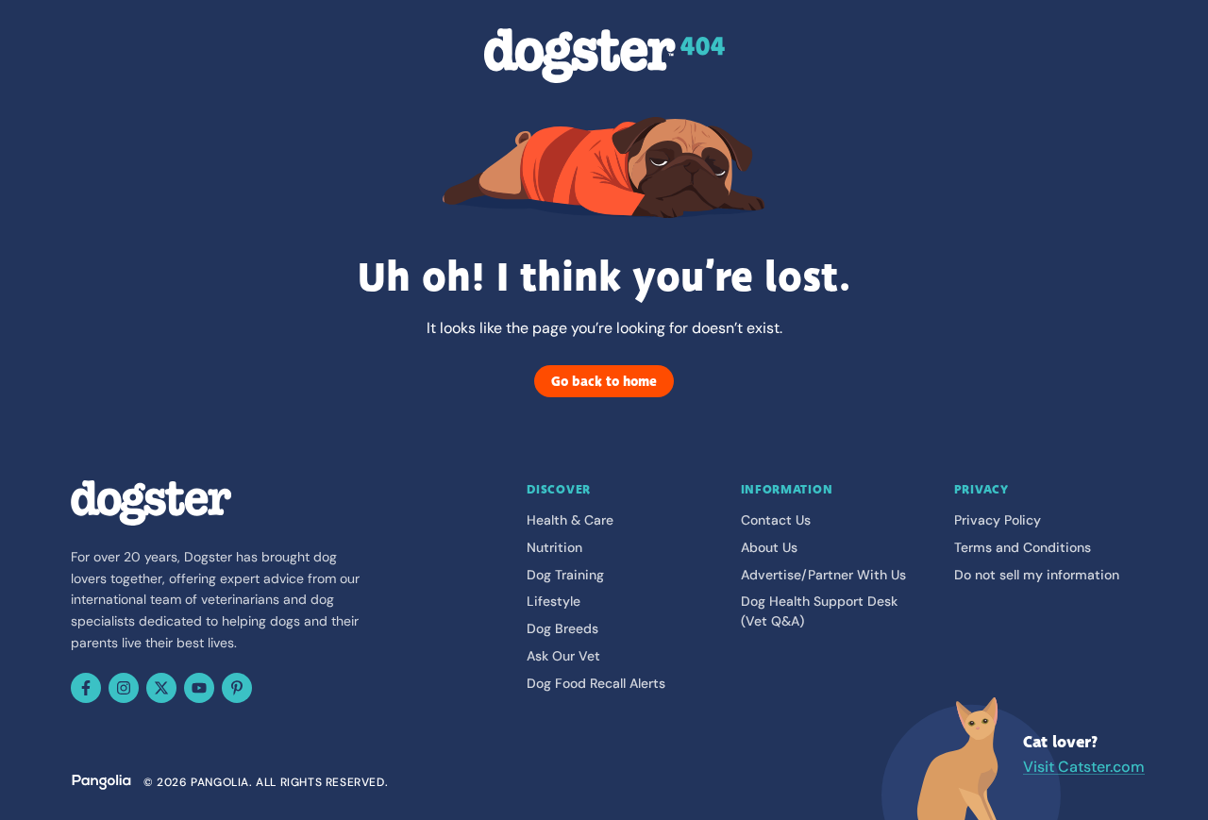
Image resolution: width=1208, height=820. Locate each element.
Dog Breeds (562, 628)
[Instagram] (124, 688)
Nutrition (554, 547)
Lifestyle (553, 601)
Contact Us (776, 519)
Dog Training (565, 574)
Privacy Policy (997, 519)
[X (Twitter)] (161, 688)
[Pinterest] (237, 688)
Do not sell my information (1036, 574)
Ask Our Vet (563, 655)
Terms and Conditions (1022, 547)
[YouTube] (199, 688)
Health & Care (570, 519)
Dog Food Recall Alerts (596, 683)
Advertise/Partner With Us (823, 574)
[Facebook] (86, 688)
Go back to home (604, 381)
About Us (769, 547)
